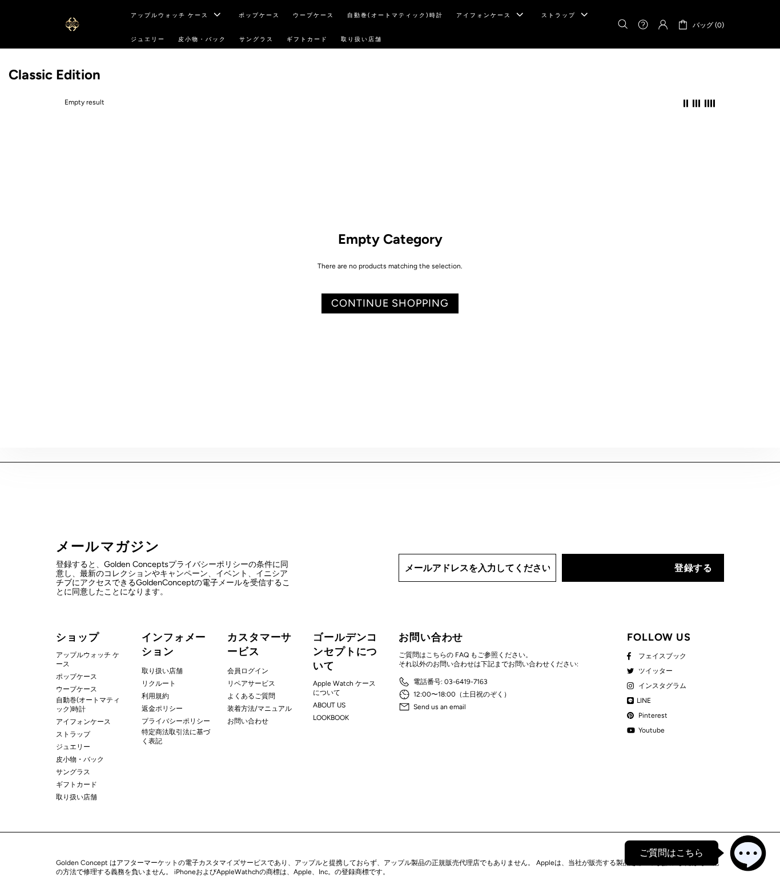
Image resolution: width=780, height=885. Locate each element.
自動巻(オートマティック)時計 (88, 704)
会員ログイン (247, 671)
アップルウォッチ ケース (87, 659)
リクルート (159, 683)
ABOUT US (329, 705)
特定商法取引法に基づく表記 (176, 736)
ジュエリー (73, 747)
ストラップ (73, 734)
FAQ (462, 655)
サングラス (73, 772)
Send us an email (439, 707)
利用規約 (155, 696)
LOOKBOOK (331, 718)
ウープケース (76, 689)
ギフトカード (76, 785)
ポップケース (76, 677)
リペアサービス (251, 683)
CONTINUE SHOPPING (389, 303)
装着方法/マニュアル (259, 709)
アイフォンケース (83, 722)
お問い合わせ (247, 721)
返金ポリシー (162, 709)
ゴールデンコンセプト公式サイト (72, 24)
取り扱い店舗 (76, 797)
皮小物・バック (80, 759)
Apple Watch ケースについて (344, 688)
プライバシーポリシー (176, 721)
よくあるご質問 (251, 696)
